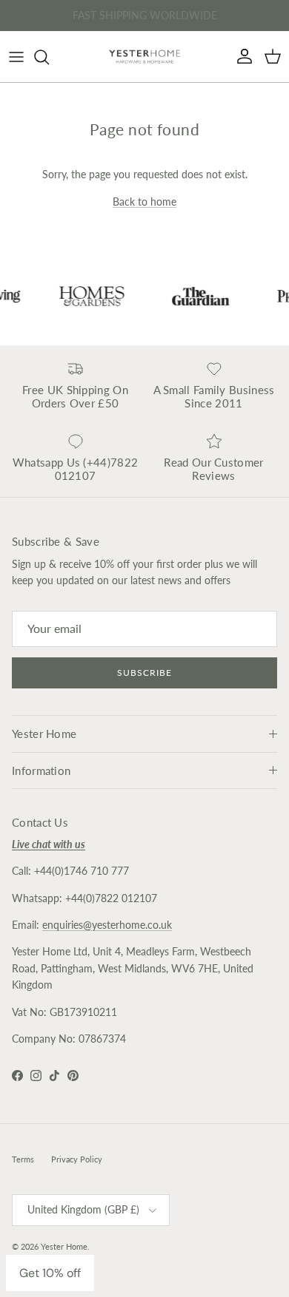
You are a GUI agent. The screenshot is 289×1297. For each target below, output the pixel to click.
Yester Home (64, 1246)
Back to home (144, 201)
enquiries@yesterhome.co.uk (107, 924)
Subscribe (144, 672)
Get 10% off (50, 1273)
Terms (23, 1159)
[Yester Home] (144, 56)
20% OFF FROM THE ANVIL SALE (144, 21)
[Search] (49, 57)
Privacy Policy (76, 1159)
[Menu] (16, 57)
